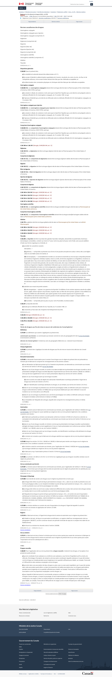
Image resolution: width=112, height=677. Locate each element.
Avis (55, 674)
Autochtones (71, 652)
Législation (53, 12)
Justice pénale (22, 632)
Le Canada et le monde (49, 664)
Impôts (21, 667)
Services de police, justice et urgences (53, 658)
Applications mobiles (34, 674)
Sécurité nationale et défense (51, 652)
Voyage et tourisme (24, 655)
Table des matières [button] (56, 21)
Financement (47, 629)
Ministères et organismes (50, 644)
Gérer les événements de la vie (75, 661)
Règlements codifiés (62, 12)
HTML (30, 16)
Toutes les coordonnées (25, 644)
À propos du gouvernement (75, 644)
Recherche (46, 616)
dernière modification (45, 18)
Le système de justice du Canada (52, 632)
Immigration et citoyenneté (25, 652)
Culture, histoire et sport (50, 655)
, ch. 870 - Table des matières (77, 12)
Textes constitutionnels (24, 613)
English (91, 1)
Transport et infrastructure (50, 661)
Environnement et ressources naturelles (53, 649)
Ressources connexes (24, 616)
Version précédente (25, 530)
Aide (69, 613)
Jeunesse (70, 658)
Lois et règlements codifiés (50, 613)
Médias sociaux (23, 674)
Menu (22, 8)
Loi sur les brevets (84, 336)
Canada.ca (21, 12)
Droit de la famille (23, 629)
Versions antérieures (63, 18)
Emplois (21, 649)
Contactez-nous (72, 616)
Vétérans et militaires (73, 655)
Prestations (22, 661)
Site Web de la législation (43, 12)
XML (55, 16)
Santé (20, 664)
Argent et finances (48, 667)
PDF (65, 16)
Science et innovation (73, 649)
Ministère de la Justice (30, 12)
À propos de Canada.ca (46, 674)
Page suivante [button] (79, 21)
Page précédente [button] (32, 21)
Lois (69, 629)
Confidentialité (61, 674)
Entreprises (22, 658)
